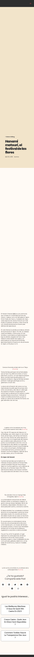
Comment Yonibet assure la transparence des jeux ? (15, 635)
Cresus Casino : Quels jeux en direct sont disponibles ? (15, 622)
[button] (3, 585)
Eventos (16, 157)
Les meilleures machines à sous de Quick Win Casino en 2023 (15, 608)
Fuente (15, 369)
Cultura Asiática (20, 3)
